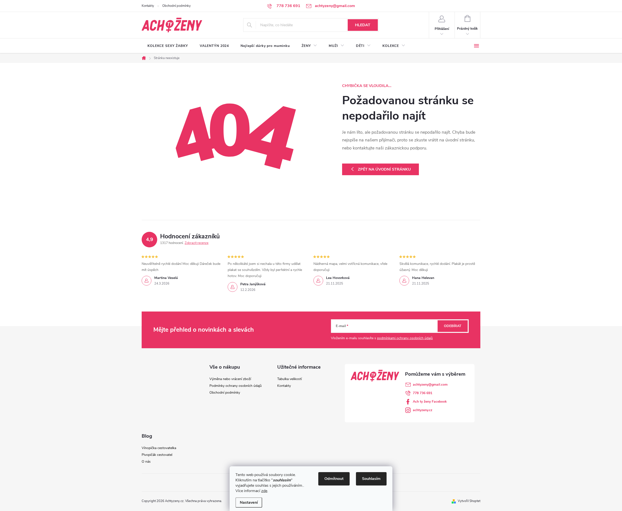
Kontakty (148, 6)
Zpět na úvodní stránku (384, 169)
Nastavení (249, 502)
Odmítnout (334, 478)
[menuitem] (168, 45)
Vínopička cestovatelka (159, 448)
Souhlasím (371, 478)
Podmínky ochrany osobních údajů (235, 385)
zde (264, 491)
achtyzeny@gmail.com (430, 384)
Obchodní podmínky (176, 6)
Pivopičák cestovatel (157, 454)
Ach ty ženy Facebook (430, 401)
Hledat (362, 25)
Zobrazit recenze (196, 243)
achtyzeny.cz (422, 410)
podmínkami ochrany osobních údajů (405, 338)
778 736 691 (422, 393)
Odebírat (452, 326)
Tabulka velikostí (289, 379)
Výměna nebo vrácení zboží (230, 379)
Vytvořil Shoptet (469, 501)
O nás (146, 461)
